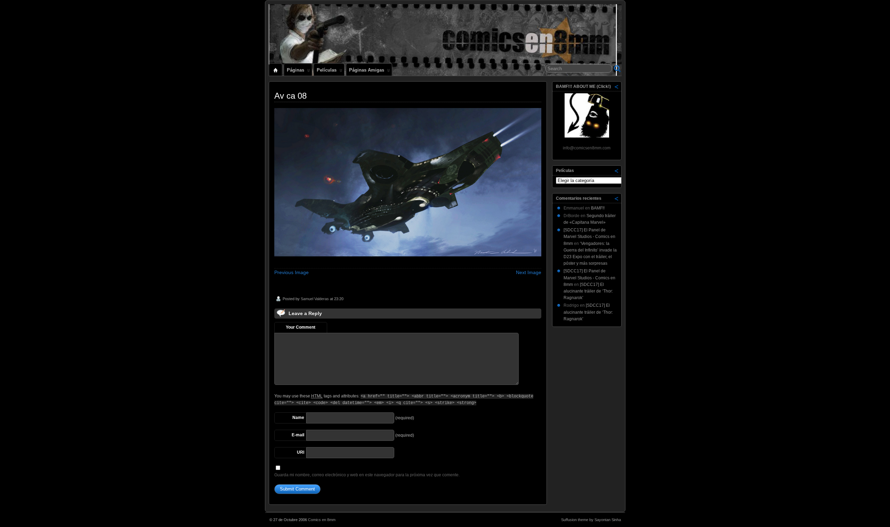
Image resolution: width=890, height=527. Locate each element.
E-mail (298, 435)
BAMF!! (598, 208)
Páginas (295, 70)
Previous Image (291, 272)
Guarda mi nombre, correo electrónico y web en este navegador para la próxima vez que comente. (367, 474)
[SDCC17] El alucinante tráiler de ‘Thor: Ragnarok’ (588, 291)
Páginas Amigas (366, 70)
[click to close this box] (616, 86)
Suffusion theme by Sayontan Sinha (591, 520)
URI (300, 452)
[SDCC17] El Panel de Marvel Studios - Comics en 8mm (589, 237)
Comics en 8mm (321, 520)
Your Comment (300, 327)
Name (298, 417)
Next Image (528, 272)
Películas (327, 70)
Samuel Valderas (315, 299)
